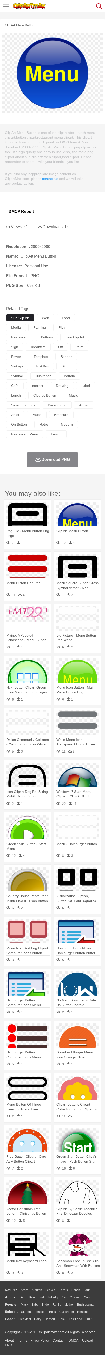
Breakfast (24, 1319)
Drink (61, 1319)
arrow (83, 405)
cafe (15, 386)
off (60, 347)
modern (67, 424)
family (56, 1304)
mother (69, 1304)
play (62, 327)
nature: (11, 1290)
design (56, 434)
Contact (58, 1340)
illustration (43, 376)
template (41, 357)
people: (11, 1304)
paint (79, 347)
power (16, 357)
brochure (61, 415)
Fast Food (75, 1319)
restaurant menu (24, 434)
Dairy (37, 1319)
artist (15, 415)
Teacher (40, 1312)
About (9, 1340)
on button (19, 424)
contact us (50, 179)
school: (11, 1312)
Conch (75, 1290)
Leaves (50, 1290)
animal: (11, 1297)
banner (66, 357)
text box (42, 366)
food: (10, 1319)
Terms (22, 1340)
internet (37, 386)
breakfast (38, 347)
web (45, 318)
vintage (17, 366)
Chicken (75, 1297)
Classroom (66, 1312)
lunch (16, 395)
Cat (64, 1297)
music (73, 395)
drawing (62, 386)
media (16, 327)
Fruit (88, 1319)
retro (44, 424)
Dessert (50, 1319)
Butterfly (52, 1297)
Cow (87, 1297)
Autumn (37, 1290)
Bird (41, 1297)
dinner (67, 366)
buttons (47, 337)
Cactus (63, 1290)
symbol (17, 376)
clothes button (44, 395)
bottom (69, 376)
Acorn (24, 1290)
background (57, 405)
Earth (87, 1290)
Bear (32, 1297)
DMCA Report (21, 211)
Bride (45, 1304)
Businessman (86, 1304)
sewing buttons (23, 405)
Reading (83, 1312)
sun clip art (20, 318)
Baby (35, 1304)
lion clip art (74, 337)
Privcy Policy (40, 1340)
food (66, 318)
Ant (23, 1297)
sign (14, 347)
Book (52, 1312)
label (85, 386)
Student (26, 1312)
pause (37, 415)
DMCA (73, 1340)
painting (39, 327)
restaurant (19, 337)
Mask (24, 1304)
